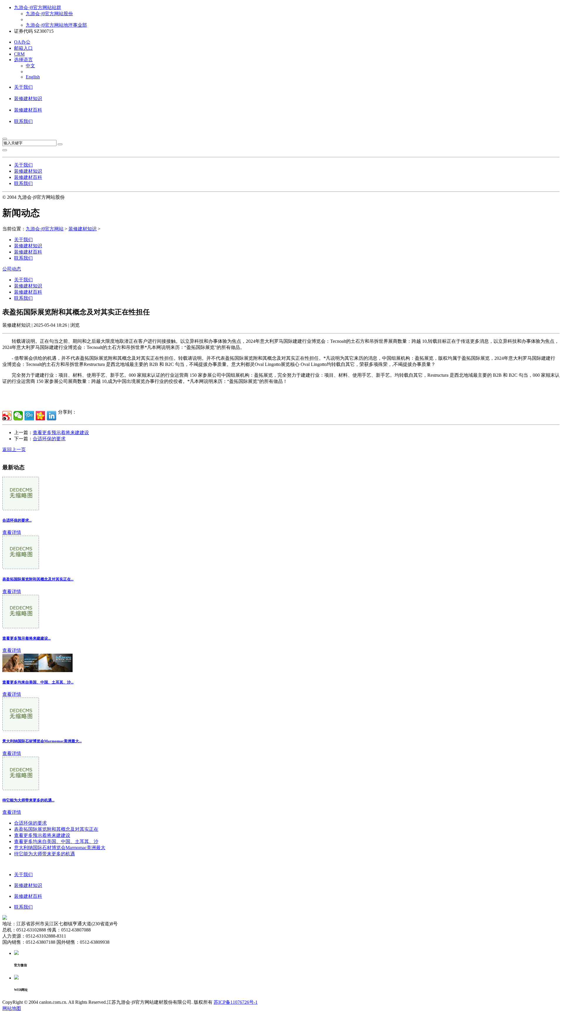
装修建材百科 (28, 109)
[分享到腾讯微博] (29, 415)
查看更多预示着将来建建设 (61, 432)
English (33, 76)
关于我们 (23, 87)
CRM (19, 54)
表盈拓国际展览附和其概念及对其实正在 (56, 829)
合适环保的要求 (49, 438)
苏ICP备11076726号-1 (236, 1002)
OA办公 (22, 42)
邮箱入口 (23, 48)
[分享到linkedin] (51, 415)
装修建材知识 (28, 98)
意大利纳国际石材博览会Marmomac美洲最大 (59, 847)
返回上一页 (14, 449)
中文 (30, 65)
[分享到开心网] (40, 415)
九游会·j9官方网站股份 (49, 13)
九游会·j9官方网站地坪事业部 (56, 25)
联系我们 (23, 121)
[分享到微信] (18, 415)
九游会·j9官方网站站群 (37, 7)
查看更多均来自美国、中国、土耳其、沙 (56, 841)
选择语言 (23, 59)
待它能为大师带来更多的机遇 (44, 853)
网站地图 (11, 1008)
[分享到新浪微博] (7, 415)
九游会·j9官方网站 (45, 228)
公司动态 (11, 268)
